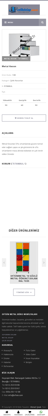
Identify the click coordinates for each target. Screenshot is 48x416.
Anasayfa (8, 350)
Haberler (7, 362)
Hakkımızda (8, 354)
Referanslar (9, 366)
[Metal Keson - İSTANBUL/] (24, 45)
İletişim (29, 362)
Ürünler (7, 358)
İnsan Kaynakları (33, 358)
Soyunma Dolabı (9, 334)
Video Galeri (31, 354)
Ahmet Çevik (35, 407)
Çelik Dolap (7, 340)
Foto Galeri (30, 350)
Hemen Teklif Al (25, 118)
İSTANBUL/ (19, 163)
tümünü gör (22, 292)
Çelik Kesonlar (16, 80)
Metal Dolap (7, 337)
